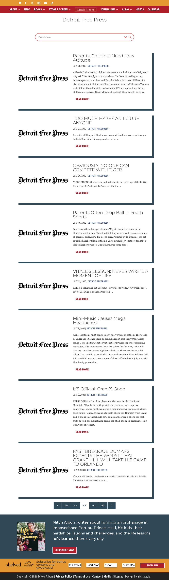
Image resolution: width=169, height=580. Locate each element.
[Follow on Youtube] (45, 3)
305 (75, 505)
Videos (140, 9)
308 (103, 505)
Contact (96, 576)
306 (84, 505)
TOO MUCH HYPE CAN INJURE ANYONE (106, 120)
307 (94, 505)
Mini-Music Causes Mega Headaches (99, 320)
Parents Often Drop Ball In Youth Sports (108, 214)
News (27, 9)
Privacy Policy (64, 576)
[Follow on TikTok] (52, 3)
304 (66, 505)
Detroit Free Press (98, 66)
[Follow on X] (32, 3)
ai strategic (143, 576)
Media (107, 576)
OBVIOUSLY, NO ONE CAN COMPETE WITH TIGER (101, 167)
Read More (82, 99)
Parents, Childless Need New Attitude (103, 58)
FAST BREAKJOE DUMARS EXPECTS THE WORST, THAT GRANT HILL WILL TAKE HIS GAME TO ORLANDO (110, 458)
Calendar (154, 9)
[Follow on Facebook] (25, 3)
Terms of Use (82, 576)
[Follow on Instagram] (38, 3)
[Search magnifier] (130, 37)
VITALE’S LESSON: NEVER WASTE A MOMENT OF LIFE (110, 273)
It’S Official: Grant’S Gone (99, 389)
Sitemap (118, 576)
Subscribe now (64, 550)
